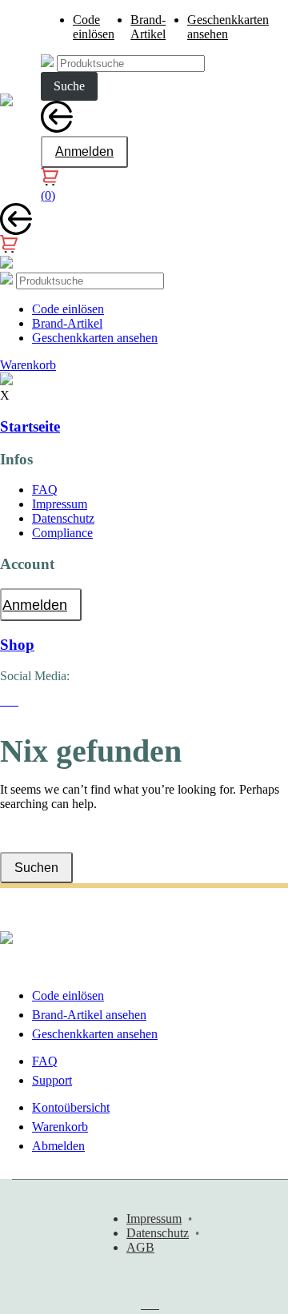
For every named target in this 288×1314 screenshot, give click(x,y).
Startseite (30, 426)
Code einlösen (93, 27)
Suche (69, 86)
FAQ (45, 489)
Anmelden (84, 151)
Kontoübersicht (71, 1107)
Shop (17, 644)
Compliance (62, 533)
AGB (140, 1247)
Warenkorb (60, 1126)
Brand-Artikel (148, 27)
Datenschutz (63, 518)
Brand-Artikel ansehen (89, 1014)
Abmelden (58, 1146)
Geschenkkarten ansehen (95, 337)
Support (52, 1080)
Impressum (59, 504)
